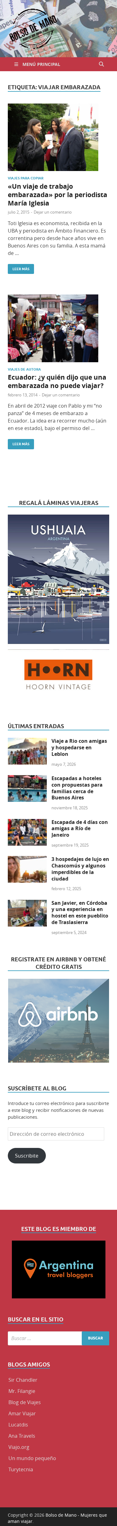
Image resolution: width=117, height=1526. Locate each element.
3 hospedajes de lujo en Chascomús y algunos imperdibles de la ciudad (80, 869)
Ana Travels (21, 1435)
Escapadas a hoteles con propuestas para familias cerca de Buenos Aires (77, 788)
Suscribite (26, 1155)
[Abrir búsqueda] (101, 64)
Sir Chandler (22, 1379)
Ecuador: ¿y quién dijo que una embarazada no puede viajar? (57, 381)
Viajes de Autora (24, 369)
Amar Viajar (22, 1413)
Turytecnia (20, 1469)
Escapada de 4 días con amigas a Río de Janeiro (79, 829)
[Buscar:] (58, 1338)
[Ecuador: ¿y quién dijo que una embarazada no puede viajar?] (58, 328)
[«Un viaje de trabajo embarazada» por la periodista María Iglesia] (58, 137)
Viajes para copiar (25, 178)
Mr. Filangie (21, 1391)
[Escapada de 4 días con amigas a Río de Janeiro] (27, 822)
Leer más (18, 267)
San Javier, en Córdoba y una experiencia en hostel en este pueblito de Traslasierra (79, 912)
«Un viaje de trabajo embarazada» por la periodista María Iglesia (57, 195)
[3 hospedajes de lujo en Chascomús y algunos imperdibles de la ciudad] (27, 859)
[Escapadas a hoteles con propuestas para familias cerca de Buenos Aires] (27, 778)
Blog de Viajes (24, 1402)
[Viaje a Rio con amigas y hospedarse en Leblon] (27, 741)
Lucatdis (18, 1424)
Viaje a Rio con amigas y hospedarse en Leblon (79, 747)
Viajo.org (18, 1447)
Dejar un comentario (53, 212)
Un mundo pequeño (32, 1458)
